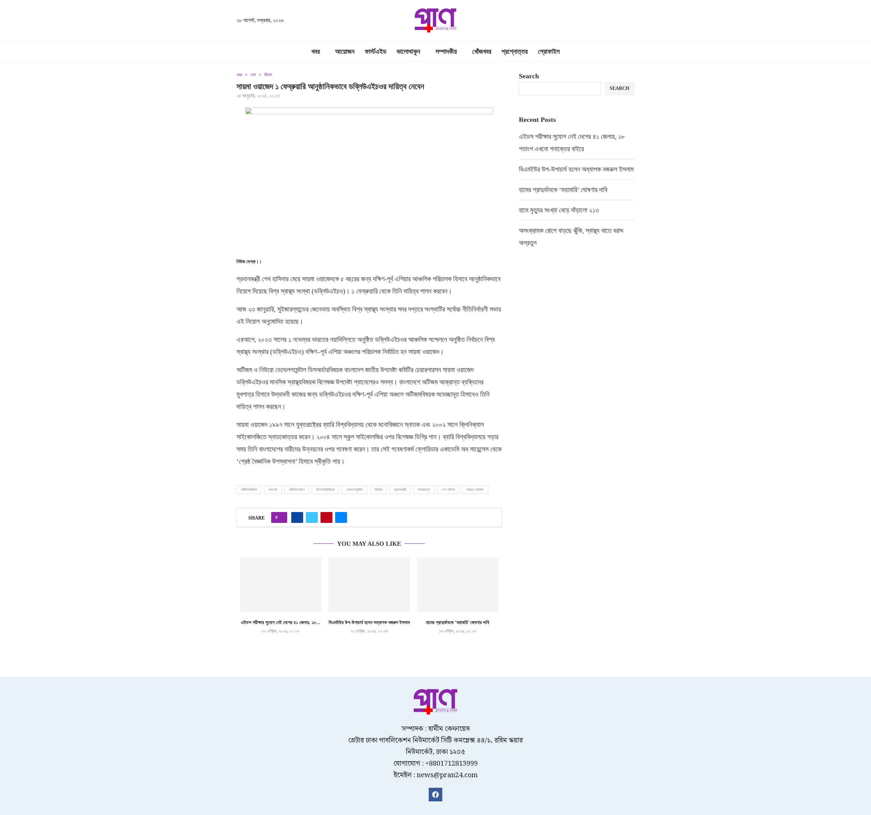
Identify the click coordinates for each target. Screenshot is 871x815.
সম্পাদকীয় (446, 51)
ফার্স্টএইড (376, 51)
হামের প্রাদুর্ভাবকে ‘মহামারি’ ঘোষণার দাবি (457, 622)
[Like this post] (281, 517)
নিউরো (378, 490)
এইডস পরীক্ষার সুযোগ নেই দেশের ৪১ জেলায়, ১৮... (280, 622)
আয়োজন (345, 51)
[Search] (631, 21)
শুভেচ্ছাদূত (424, 490)
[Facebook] (435, 794)
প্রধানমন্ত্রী (400, 490)
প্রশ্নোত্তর (515, 51)
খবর (315, 51)
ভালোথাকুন (408, 51)
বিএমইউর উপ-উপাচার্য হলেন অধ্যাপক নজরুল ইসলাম (369, 622)
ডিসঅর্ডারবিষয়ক (325, 490)
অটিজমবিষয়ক (249, 490)
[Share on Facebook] (297, 517)
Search (529, 76)
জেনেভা (272, 490)
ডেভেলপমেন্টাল (354, 490)
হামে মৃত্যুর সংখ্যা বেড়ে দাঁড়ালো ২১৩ (560, 210)
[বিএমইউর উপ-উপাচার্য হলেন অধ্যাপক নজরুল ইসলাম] (369, 585)
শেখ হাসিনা (448, 490)
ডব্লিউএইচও (297, 490)
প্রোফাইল (549, 51)
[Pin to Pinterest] (326, 517)
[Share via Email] (341, 517)
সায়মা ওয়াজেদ (475, 490)
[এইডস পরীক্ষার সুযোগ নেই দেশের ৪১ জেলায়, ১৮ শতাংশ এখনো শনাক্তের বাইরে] (281, 585)
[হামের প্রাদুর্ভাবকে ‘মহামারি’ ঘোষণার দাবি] (457, 585)
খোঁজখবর (481, 51)
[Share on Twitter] (312, 517)
